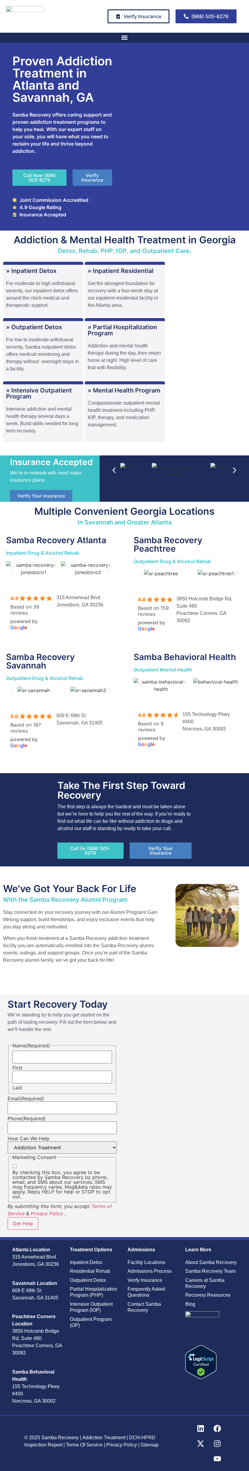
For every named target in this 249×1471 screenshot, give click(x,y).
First (17, 1067)
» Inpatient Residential (120, 270)
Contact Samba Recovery (144, 1307)
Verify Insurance (145, 1280)
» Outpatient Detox (34, 327)
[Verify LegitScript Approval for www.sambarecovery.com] (201, 1377)
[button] (125, 38)
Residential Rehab (90, 1271)
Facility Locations (146, 1262)
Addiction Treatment (103, 1437)
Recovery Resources (207, 1295)
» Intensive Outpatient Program (39, 393)
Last (17, 1087)
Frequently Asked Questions (146, 1292)
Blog (190, 1304)
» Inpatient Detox (31, 270)
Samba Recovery (60, 1437)
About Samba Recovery (211, 1262)
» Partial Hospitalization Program (122, 330)
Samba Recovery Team (210, 1271)
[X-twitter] (200, 1443)
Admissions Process (150, 1271)
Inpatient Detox (86, 1262)
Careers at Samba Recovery (204, 1283)
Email (26, 1098)
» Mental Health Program (124, 390)
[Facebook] (217, 1428)
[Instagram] (217, 1443)
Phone (27, 1118)
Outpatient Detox (88, 1280)
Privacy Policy (47, 1213)
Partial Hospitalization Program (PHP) (93, 1292)
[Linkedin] (200, 1428)
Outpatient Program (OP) (91, 1322)
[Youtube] (217, 1458)
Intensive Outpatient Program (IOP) (91, 1307)
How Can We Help (28, 1138)
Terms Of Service (85, 1444)
